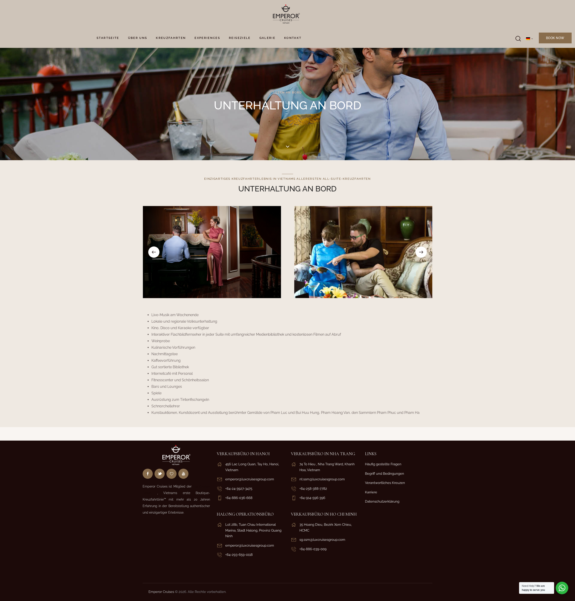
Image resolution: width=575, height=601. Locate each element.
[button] (153, 252)
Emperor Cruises (161, 592)
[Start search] (518, 38)
